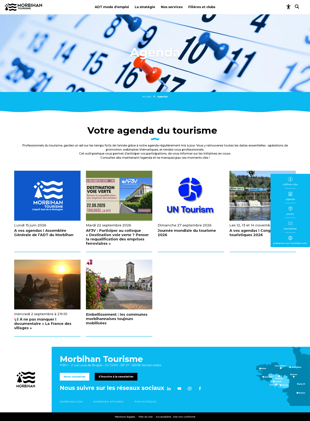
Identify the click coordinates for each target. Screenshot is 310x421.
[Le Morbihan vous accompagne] (23, 7)
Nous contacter (75, 376)
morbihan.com (71, 401)
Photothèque (145, 401)
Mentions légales (125, 416)
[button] (112, 7)
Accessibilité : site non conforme (175, 416)
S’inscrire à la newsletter (116, 376)
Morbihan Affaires (108, 401)
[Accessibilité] (288, 7)
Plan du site (145, 416)
